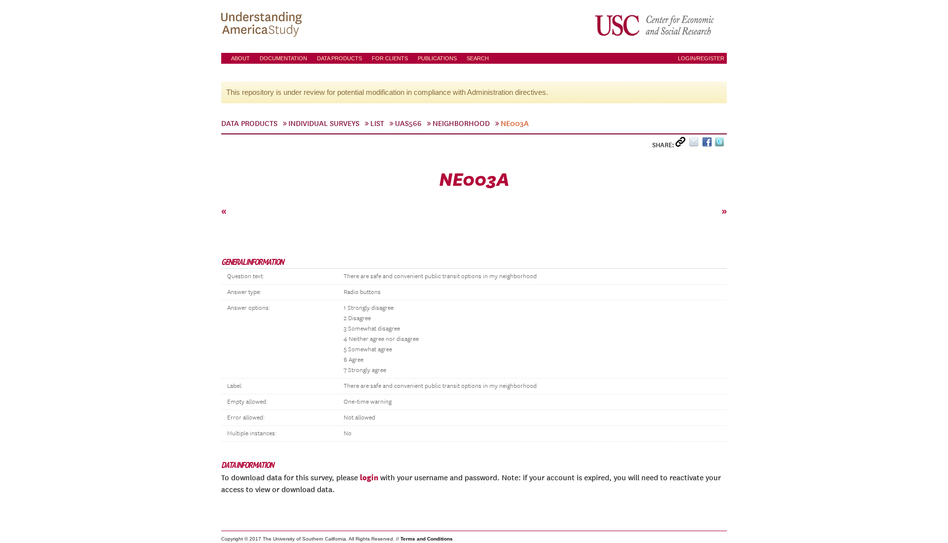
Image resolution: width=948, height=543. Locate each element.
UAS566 (408, 123)
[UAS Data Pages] (263, 25)
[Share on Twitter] (720, 144)
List (377, 123)
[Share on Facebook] (708, 144)
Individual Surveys (323, 123)
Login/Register (701, 58)
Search (478, 58)
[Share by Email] (695, 144)
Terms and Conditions (426, 539)
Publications (437, 58)
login (369, 477)
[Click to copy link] (682, 144)
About (240, 58)
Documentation (283, 58)
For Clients (390, 58)
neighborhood (461, 123)
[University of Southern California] (655, 25)
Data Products (339, 58)
